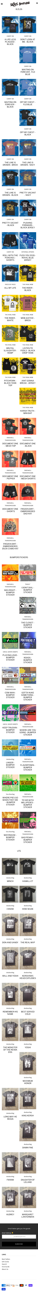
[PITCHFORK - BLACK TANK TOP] (10, 366)
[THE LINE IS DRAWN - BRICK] (10, 147)
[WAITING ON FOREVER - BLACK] (10, 87)
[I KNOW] (10, 894)
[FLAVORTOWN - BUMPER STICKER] (27, 747)
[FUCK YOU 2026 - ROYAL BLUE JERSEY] (27, 240)
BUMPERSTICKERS (19, 557)
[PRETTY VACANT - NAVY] (27, 177)
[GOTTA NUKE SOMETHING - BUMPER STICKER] (27, 675)
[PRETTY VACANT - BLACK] (10, 208)
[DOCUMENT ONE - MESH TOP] (10, 426)
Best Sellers (6, 1259)
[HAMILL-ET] (27, 866)
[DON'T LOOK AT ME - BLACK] (27, 24)
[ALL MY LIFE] (10, 273)
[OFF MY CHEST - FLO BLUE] (27, 87)
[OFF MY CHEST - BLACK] (27, 117)
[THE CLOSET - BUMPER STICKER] (27, 605)
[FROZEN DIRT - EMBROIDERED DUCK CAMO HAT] (10, 526)
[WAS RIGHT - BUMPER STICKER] (10, 572)
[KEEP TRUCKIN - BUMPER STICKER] (10, 712)
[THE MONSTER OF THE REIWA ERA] (10, 1030)
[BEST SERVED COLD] (27, 994)
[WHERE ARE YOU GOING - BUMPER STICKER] (27, 712)
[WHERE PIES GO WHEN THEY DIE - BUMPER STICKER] (10, 782)
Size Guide (5, 1267)
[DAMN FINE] (27, 1130)
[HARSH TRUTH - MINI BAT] (27, 396)
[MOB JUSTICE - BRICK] (27, 303)
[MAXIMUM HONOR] (27, 1063)
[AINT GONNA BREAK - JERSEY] (27, 366)
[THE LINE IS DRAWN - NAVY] (27, 147)
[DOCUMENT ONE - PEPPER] (10, 459)
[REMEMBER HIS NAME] (10, 994)
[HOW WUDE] (27, 894)
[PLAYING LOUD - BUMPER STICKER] (10, 640)
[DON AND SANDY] (10, 925)
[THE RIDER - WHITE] (10, 303)
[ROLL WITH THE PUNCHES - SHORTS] (10, 240)
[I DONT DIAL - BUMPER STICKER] (27, 572)
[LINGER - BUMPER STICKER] (10, 747)
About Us (5, 1269)
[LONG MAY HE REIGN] (10, 1099)
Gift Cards (5, 1262)
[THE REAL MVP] (27, 925)
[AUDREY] (10, 1197)
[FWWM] (10, 1163)
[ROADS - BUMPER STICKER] (27, 640)
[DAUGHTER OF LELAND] (27, 1163)
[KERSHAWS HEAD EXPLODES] (27, 958)
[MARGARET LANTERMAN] (27, 1197)
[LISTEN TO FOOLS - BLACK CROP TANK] (27, 333)
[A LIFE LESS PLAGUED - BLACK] (10, 24)
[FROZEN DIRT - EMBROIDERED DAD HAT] (27, 491)
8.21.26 (19, 9)
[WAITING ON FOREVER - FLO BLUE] (27, 54)
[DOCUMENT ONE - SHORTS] (10, 491)
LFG (19, 851)
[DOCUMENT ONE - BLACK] (27, 426)
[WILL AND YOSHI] (10, 958)
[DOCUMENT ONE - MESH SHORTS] (27, 459)
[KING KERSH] (27, 1098)
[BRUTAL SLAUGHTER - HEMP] (10, 333)
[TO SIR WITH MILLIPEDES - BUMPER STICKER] (27, 782)
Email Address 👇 (7, 1233)
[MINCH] (10, 866)
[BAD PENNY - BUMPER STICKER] (27, 820)
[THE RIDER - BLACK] (27, 273)
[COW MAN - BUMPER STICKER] (10, 675)
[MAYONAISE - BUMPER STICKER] (10, 820)
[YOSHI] (27, 1030)
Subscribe (19, 1244)
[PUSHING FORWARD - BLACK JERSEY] (27, 208)
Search (4, 1264)
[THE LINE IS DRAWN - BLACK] (10, 177)
